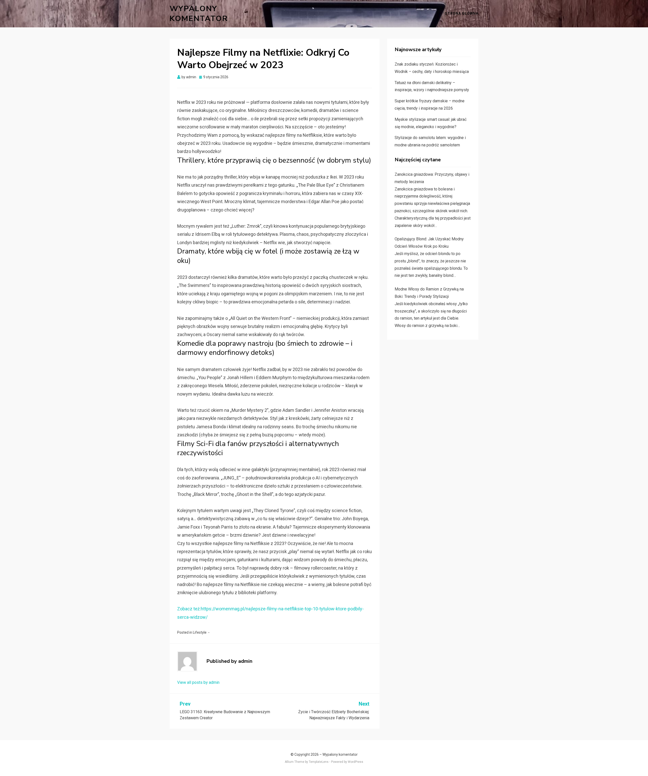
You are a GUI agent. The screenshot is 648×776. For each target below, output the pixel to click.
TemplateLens (319, 762)
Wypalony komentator (199, 14)
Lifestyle (200, 632)
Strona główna (461, 13)
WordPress (355, 762)
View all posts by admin (198, 682)
